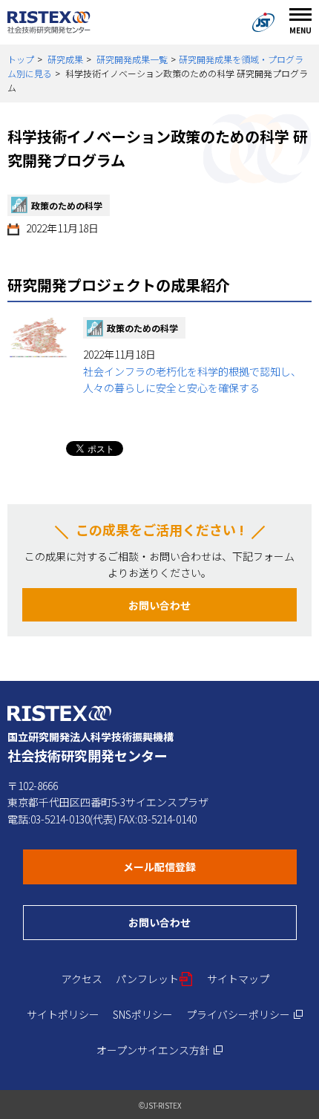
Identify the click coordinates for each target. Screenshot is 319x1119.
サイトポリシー (63, 1014)
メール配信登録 (210, 866)
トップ (20, 59)
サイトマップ (238, 978)
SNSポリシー (143, 1014)
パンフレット (155, 978)
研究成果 (65, 59)
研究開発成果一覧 (132, 59)
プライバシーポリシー (244, 1014)
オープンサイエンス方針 (159, 1050)
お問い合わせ (159, 605)
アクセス (82, 978)
